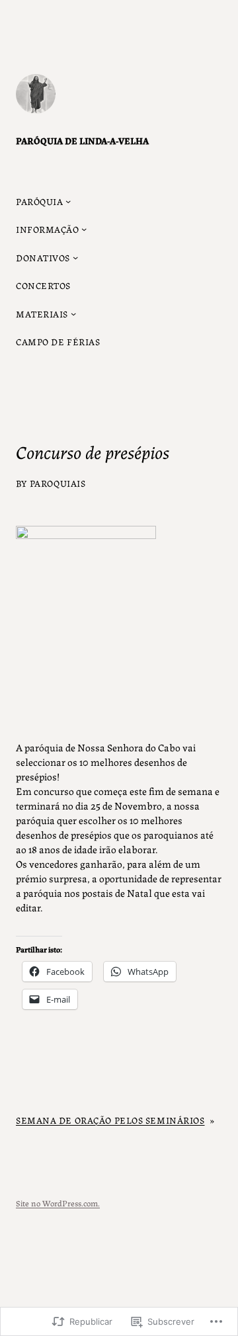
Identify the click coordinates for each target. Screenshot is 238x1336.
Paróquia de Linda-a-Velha (82, 140)
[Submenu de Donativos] (75, 257)
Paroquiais (58, 482)
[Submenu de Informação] (84, 228)
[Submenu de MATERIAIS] (73, 313)
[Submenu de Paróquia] (68, 201)
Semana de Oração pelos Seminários (110, 1119)
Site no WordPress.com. (58, 1202)
